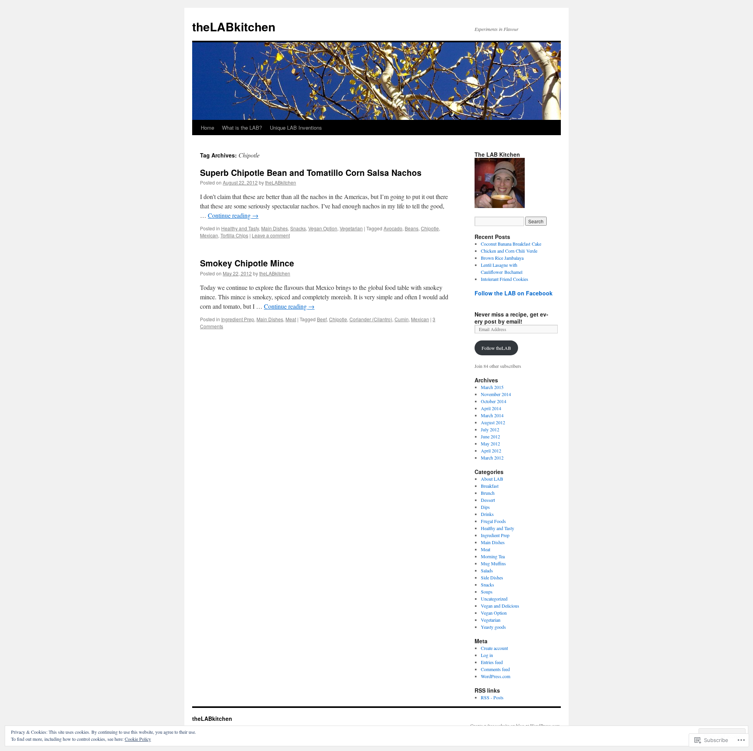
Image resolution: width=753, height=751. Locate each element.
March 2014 (492, 415)
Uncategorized (494, 598)
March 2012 (492, 457)
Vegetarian (351, 228)
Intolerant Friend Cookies (504, 279)
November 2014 (496, 394)
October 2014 (493, 401)
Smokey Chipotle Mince (247, 263)
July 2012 (490, 429)
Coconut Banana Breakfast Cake (511, 244)
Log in (487, 655)
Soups (487, 591)
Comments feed (495, 669)
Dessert (488, 500)
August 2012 (493, 422)
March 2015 (492, 387)
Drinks (487, 514)
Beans (411, 228)
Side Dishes (492, 577)
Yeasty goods (493, 627)
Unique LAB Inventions (296, 127)
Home (207, 127)
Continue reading (233, 215)
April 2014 (491, 408)
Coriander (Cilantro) (370, 319)
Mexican (209, 235)
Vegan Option (322, 228)
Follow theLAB (496, 348)
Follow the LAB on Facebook (514, 293)
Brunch (488, 493)
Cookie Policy (138, 739)
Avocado (393, 228)
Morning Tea (493, 556)
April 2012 (491, 450)
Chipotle (430, 228)
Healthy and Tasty (240, 228)
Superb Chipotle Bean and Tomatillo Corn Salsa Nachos (311, 172)
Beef (322, 319)
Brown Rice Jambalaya (502, 258)
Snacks (298, 228)
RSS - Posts (492, 697)
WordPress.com (495, 676)
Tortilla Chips (234, 235)
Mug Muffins (493, 563)
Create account (494, 648)
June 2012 (490, 436)
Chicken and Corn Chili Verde (509, 251)
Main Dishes (274, 228)
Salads (487, 570)
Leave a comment (271, 235)
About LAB (492, 479)
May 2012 (490, 443)
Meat (291, 319)
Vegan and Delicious (500, 606)
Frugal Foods (493, 521)
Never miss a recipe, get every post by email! (511, 317)
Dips (485, 507)
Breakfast (489, 486)
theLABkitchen (233, 26)
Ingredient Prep (237, 319)
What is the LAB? (242, 127)
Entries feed (492, 662)
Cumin (402, 319)
